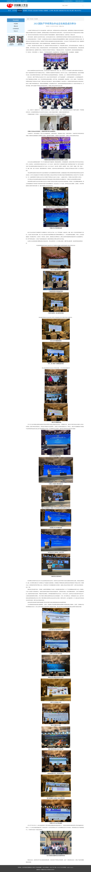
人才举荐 (51, 10)
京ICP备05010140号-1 (50, 869)
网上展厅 (72, 10)
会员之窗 (35, 10)
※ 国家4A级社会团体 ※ (79, 1)
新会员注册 (19, 1)
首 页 (9, 10)
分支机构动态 (16, 28)
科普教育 (46, 10)
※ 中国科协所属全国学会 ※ (67, 1)
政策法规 (61, 10)
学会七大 (16, 31)
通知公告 (16, 26)
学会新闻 (16, 23)
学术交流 (30, 10)
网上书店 (66, 10)
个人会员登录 (24, 1)
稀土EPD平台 (78, 10)
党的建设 (25, 10)
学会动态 (20, 10)
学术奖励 (40, 10)
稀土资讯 (56, 10)
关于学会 (14, 10)
